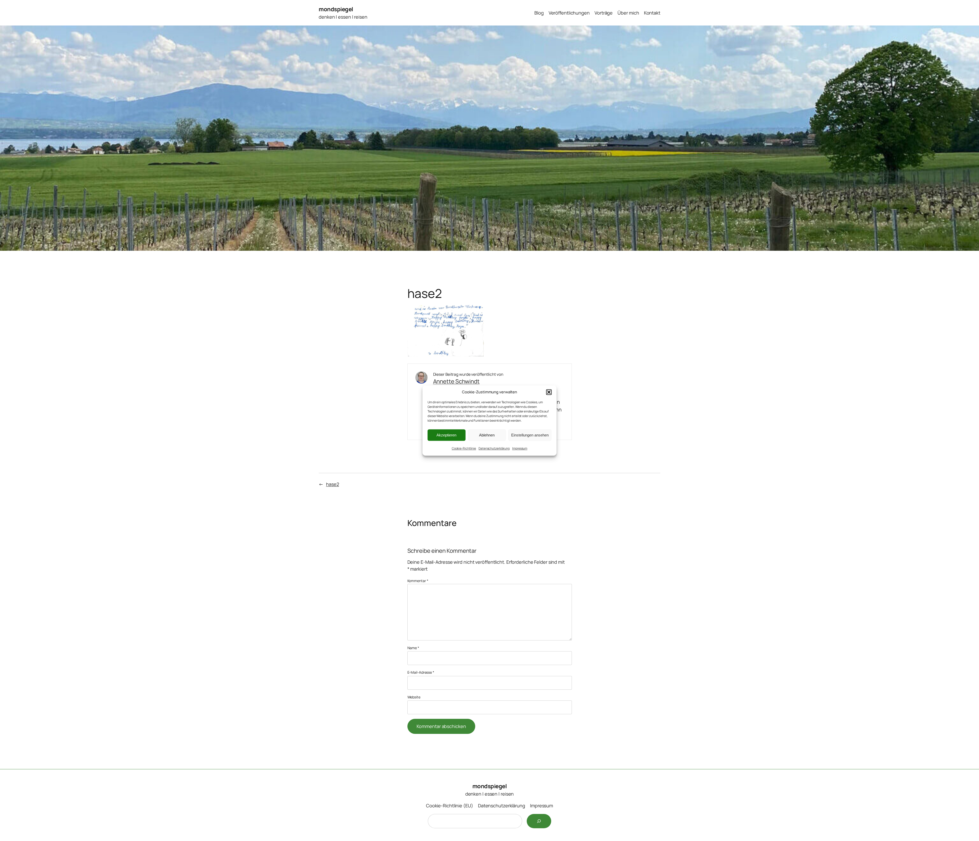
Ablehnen (487, 435)
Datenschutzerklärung (494, 448)
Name (413, 647)
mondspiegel (336, 9)
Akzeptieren (446, 435)
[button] (548, 392)
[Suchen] (539, 821)
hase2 (332, 484)
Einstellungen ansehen (530, 435)
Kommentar (417, 580)
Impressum (519, 448)
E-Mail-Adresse (420, 672)
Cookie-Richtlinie (464, 448)
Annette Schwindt (456, 381)
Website (413, 697)
